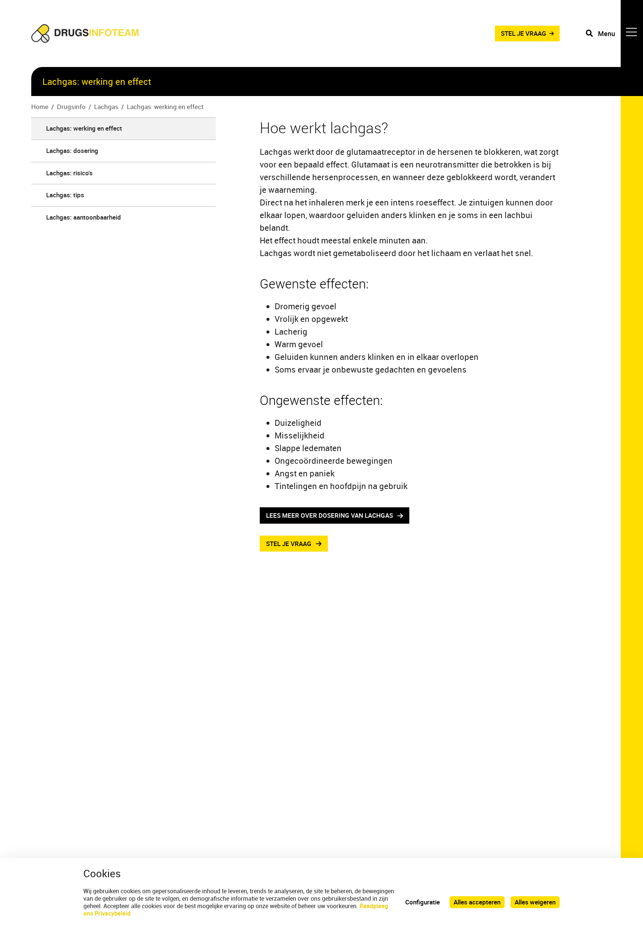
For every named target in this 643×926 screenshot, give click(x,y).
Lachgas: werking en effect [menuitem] (84, 128)
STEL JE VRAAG (523, 33)
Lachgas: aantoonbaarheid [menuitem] (83, 217)
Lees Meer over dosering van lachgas (329, 515)
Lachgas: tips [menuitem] (65, 195)
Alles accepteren (477, 902)
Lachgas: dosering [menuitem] (72, 150)
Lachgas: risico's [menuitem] (69, 173)
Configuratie (422, 902)
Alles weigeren (535, 902)
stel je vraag (288, 543)
